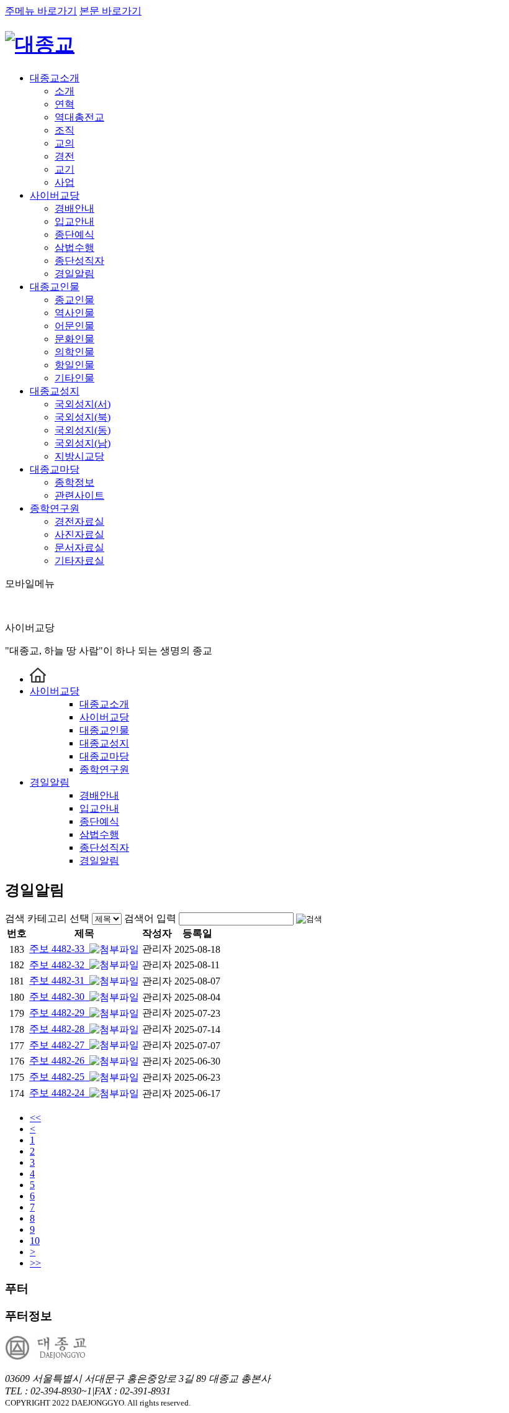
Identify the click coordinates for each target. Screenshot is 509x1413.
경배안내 (74, 208)
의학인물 (74, 352)
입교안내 (74, 221)
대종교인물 (54, 286)
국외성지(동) (82, 430)
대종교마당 (54, 469)
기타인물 (74, 378)
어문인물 (74, 325)
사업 (64, 182)
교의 (64, 143)
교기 (64, 169)
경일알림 (74, 273)
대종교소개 (54, 78)
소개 (64, 91)
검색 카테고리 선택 (47, 918)
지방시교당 (79, 456)
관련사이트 (79, 495)
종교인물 (74, 299)
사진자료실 (79, 534)
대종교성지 (54, 391)
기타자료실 (79, 560)
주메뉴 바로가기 (41, 11)
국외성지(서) (82, 404)
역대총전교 (79, 117)
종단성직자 (79, 260)
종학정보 (74, 482)
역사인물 (74, 312)
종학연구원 (54, 508)
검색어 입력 (150, 918)
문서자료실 (79, 547)
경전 (64, 156)
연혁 (64, 104)
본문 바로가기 (110, 11)
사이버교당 (54, 195)
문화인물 (74, 339)
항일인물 (74, 365)
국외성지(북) (82, 417)
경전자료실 (79, 521)
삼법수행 (74, 247)
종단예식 (74, 234)
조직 (64, 130)
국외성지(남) (82, 443)
